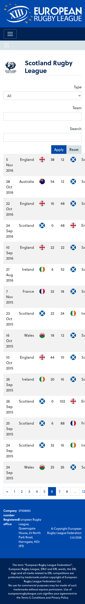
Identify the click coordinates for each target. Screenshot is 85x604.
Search (76, 128)
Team (77, 107)
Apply (59, 149)
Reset (74, 149)
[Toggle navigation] (10, 34)
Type (78, 86)
